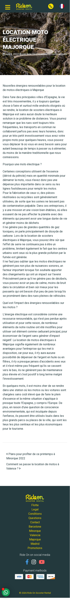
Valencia (35, 535)
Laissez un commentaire (53, 54)
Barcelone (35, 526)
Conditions (35, 513)
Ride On (31, 54)
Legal (35, 509)
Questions (34, 518)
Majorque (35, 539)
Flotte (35, 505)
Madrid (35, 543)
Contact (35, 522)
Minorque (35, 531)
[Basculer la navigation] (8, 6)
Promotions (35, 548)
